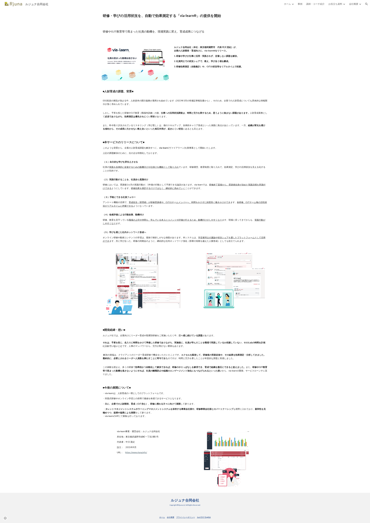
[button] (366, 4)
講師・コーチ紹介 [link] (315, 3)
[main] (185, 16)
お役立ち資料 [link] (335, 3)
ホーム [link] (287, 3)
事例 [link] (300, 3)
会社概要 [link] (353, 3)
